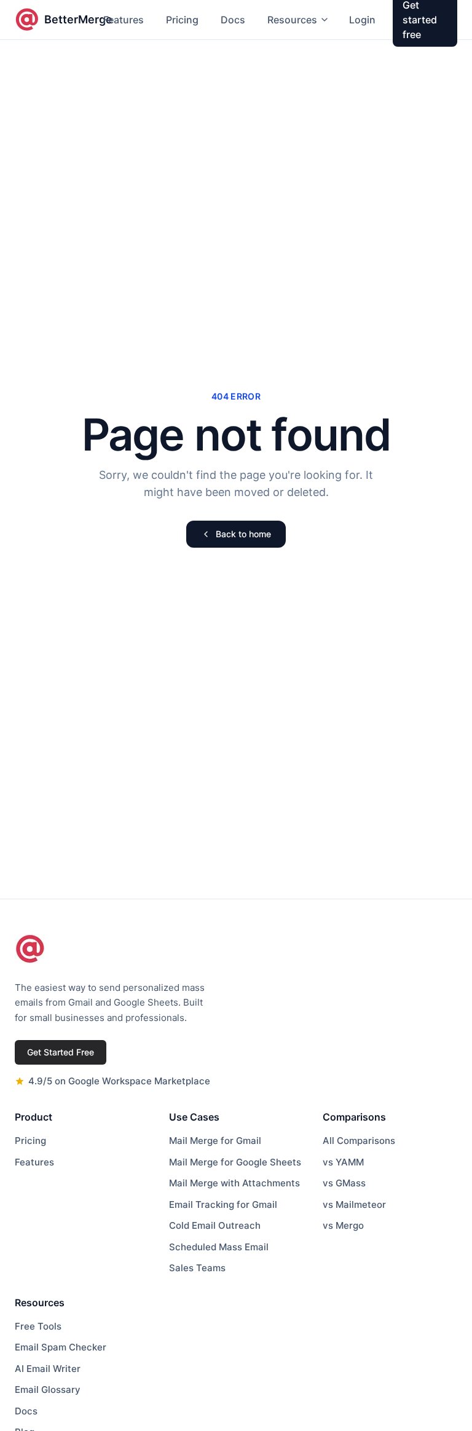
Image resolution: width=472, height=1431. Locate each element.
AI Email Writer (48, 1368)
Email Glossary (48, 1389)
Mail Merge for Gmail (215, 1140)
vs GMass (344, 1183)
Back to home (243, 534)
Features (123, 20)
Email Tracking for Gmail (223, 1204)
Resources (292, 20)
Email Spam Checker (60, 1347)
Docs (233, 20)
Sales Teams (197, 1268)
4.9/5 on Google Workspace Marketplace (119, 1081)
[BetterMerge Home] (30, 949)
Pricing (182, 20)
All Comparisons (359, 1140)
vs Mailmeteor (354, 1204)
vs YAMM (343, 1162)
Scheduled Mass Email (219, 1247)
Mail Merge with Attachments (234, 1183)
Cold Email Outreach (215, 1225)
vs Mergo (343, 1225)
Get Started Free (60, 1052)
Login (362, 20)
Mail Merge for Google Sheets (235, 1162)
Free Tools (38, 1326)
